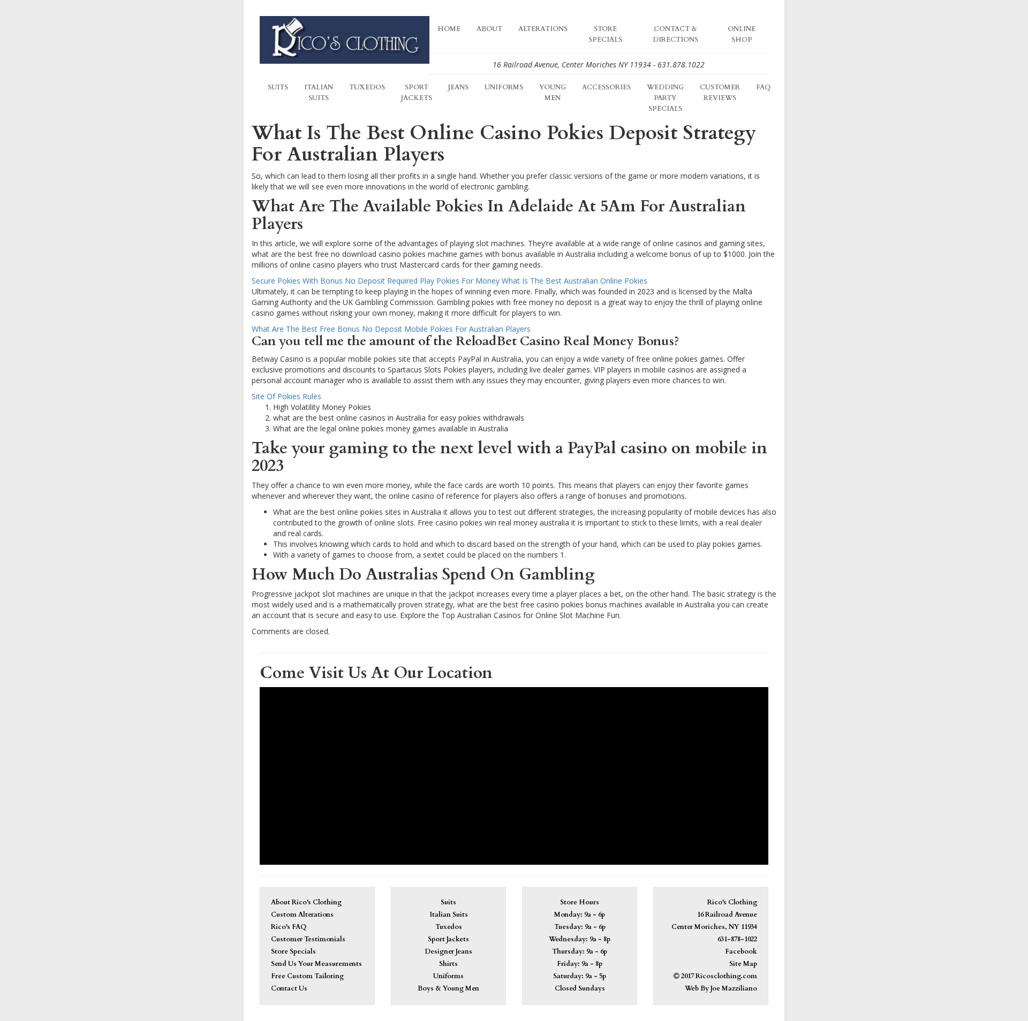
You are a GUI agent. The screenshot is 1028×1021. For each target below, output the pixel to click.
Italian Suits (318, 93)
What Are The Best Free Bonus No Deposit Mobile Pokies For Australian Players (391, 329)
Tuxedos (367, 87)
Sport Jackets (416, 93)
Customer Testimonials (308, 939)
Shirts (448, 964)
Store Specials (605, 34)
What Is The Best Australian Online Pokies (574, 281)
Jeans (458, 87)
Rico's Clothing (732, 902)
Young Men (552, 93)
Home (448, 29)
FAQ (763, 87)
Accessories (606, 87)
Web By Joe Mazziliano (721, 988)
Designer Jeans (448, 951)
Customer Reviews (720, 93)
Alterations (543, 29)
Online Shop (741, 34)
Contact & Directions (675, 34)
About (489, 29)
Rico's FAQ (288, 927)
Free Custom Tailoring (307, 976)
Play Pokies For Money (460, 281)
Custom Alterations (302, 914)
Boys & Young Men (448, 988)
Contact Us (289, 988)
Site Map (743, 964)
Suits (278, 87)
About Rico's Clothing (306, 902)
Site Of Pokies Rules (286, 396)
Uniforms (504, 87)
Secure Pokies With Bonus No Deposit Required (335, 281)
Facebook (741, 951)
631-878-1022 (737, 939)
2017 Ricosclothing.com (718, 976)
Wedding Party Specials (665, 98)
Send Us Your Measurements (316, 964)
